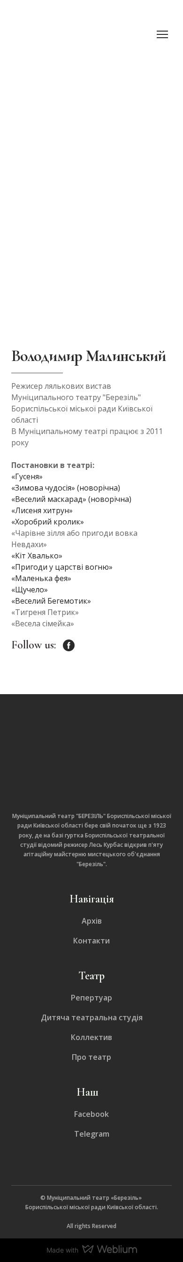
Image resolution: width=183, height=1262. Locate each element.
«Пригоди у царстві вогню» (62, 567)
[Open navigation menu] (162, 34)
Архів (92, 921)
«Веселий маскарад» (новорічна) (71, 499)
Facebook (91, 1114)
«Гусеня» (27, 476)
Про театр (91, 1057)
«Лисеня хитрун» (42, 510)
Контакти (91, 940)
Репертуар (91, 997)
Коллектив (91, 1037)
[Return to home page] (82, 34)
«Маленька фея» (41, 578)
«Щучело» (29, 589)
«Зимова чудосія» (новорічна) (65, 488)
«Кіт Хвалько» (36, 555)
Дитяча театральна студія (92, 1017)
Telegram (91, 1134)
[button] (69, 645)
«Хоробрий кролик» (47, 521)
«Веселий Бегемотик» (51, 601)
